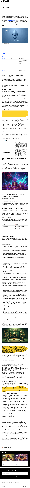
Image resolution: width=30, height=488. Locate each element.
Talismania (3, 58)
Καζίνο (3, 5)
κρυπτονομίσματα (11, 20)
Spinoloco (3, 56)
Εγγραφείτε (15, 476)
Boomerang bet (4, 53)
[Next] (27, 452)
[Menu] (1, 1)
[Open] (27, 13)
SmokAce (3, 70)
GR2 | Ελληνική (26, 486)
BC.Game (3, 63)
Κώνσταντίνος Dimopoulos (7, 447)
